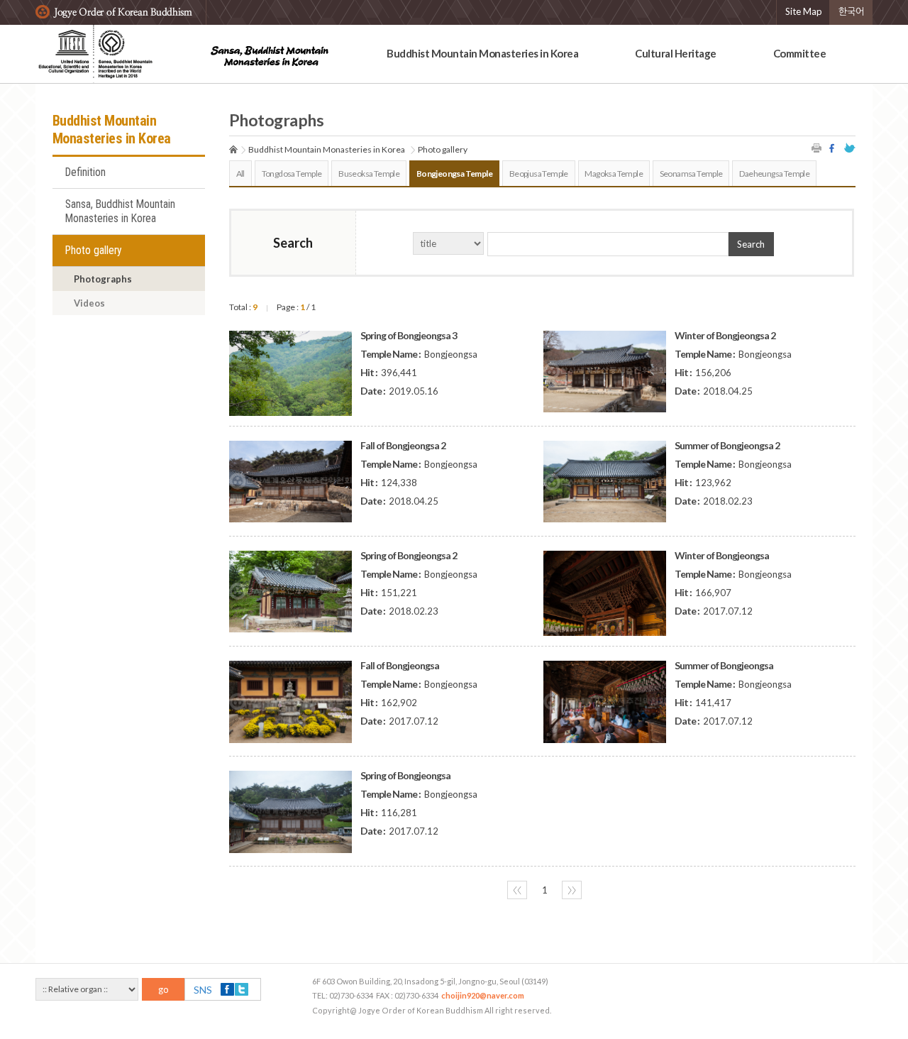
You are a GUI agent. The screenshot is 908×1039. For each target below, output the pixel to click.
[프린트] (817, 148)
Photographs (103, 279)
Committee (799, 53)
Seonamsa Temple (691, 173)
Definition (85, 172)
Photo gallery (93, 250)
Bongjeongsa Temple (454, 173)
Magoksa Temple (614, 173)
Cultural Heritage (675, 53)
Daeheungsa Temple (774, 173)
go (163, 989)
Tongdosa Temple (292, 173)
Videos (89, 303)
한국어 (851, 11)
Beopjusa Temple (538, 173)
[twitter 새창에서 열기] (850, 148)
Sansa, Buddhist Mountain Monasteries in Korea (120, 211)
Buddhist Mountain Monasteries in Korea (482, 53)
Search (751, 244)
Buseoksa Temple (368, 173)
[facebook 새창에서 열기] (833, 148)
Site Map (803, 11)
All (240, 173)
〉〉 (572, 890)
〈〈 (517, 890)
